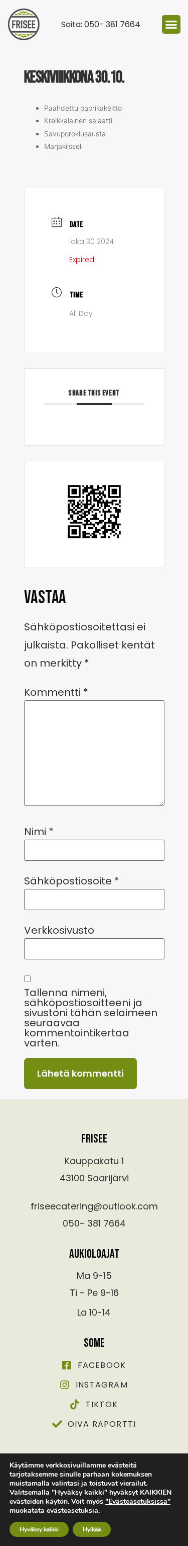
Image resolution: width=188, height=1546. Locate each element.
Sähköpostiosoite (71, 881)
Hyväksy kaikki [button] (39, 1529)
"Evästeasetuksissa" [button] (137, 1501)
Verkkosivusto (59, 930)
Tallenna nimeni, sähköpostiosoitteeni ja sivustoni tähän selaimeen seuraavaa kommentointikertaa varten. (90, 1018)
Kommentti (56, 692)
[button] (171, 24)
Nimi (39, 832)
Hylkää (92, 1529)
